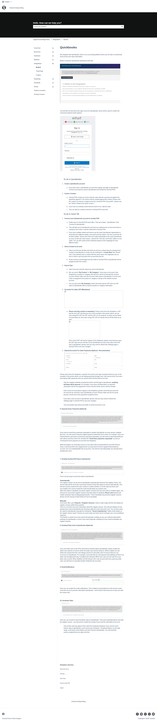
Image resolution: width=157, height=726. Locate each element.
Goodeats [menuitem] (37, 82)
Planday (62, 673)
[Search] (122, 26)
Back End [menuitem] (37, 52)
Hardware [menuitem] (37, 56)
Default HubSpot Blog (16, 8)
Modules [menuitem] (37, 59)
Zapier (62, 688)
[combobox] (76, 26)
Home (151, 8)
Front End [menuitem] (37, 48)
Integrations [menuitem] (38, 63)
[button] (53, 48)
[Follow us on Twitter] (149, 714)
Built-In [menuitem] (38, 67)
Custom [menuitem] (38, 75)
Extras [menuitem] (36, 86)
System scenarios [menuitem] (39, 90)
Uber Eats (63, 678)
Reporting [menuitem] (37, 79)
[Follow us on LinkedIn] (141, 714)
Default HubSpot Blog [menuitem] (79, 701)
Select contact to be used (80, 203)
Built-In (66, 39)
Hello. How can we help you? (47, 23)
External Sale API (65, 683)
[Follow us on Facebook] (137, 714)
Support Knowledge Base (41, 39)
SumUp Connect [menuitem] (39, 94)
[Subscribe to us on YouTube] (153, 714)
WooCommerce (64, 669)
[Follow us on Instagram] (145, 714)
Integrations (56, 39)
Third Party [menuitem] (39, 71)
